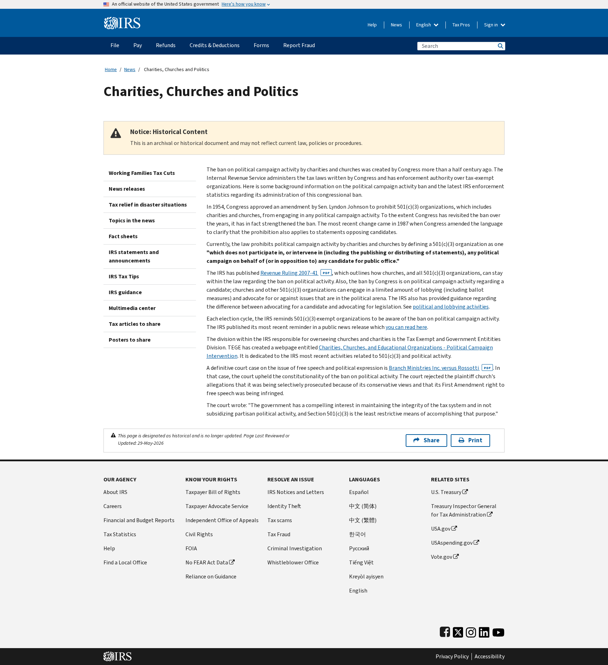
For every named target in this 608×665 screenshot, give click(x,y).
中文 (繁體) (362, 520)
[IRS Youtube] (498, 631)
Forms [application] (261, 45)
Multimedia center (132, 308)
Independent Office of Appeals (222, 520)
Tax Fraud (278, 534)
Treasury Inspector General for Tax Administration (463, 510)
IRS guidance (125, 292)
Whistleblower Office (293, 562)
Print (475, 440)
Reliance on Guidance (210, 576)
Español (359, 492)
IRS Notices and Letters (295, 492)
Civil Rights (199, 534)
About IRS (115, 492)
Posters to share (130, 339)
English (424, 24)
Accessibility (490, 656)
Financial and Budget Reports (139, 520)
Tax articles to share (134, 324)
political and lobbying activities (451, 306)
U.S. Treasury (446, 492)
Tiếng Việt (361, 562)
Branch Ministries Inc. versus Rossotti (440, 368)
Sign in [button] (491, 24)
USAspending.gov (452, 542)
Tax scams (279, 520)
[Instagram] (471, 631)
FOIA (191, 548)
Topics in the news (132, 220)
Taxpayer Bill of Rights (212, 492)
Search (500, 46)
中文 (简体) (362, 506)
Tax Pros (461, 24)
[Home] (122, 20)
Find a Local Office (125, 562)
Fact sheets (123, 236)
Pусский (359, 548)
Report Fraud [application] (299, 45)
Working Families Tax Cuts (142, 173)
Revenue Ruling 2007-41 (295, 273)
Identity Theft (284, 506)
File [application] (114, 45)
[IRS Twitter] (458, 631)
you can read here (406, 327)
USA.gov (440, 528)
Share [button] (431, 440)
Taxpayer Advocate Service (216, 506)
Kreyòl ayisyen (366, 576)
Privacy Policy (452, 656)
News (396, 24)
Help (372, 24)
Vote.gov (441, 556)
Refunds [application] (166, 45)
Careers (112, 506)
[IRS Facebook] (445, 631)
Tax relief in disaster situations (148, 204)
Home (111, 69)
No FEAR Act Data (206, 562)
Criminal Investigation (294, 548)
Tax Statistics (119, 534)
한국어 (357, 534)
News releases (127, 188)
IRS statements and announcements (134, 256)
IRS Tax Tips (124, 276)
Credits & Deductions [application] (215, 45)
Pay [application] (137, 45)
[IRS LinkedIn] (484, 631)
